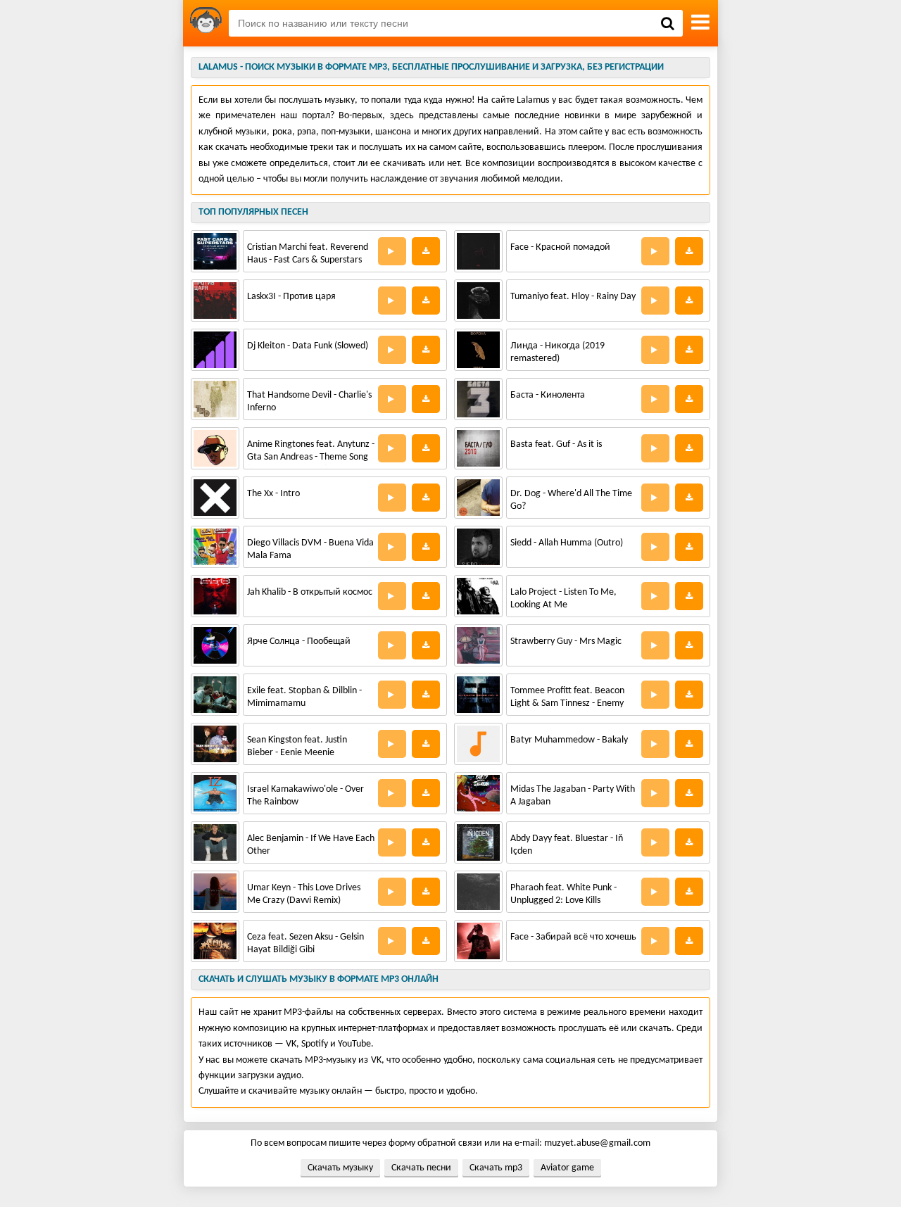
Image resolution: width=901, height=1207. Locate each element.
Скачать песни (421, 1168)
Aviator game (567, 1168)
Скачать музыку (340, 1168)
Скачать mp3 (496, 1168)
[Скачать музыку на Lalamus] (206, 23)
